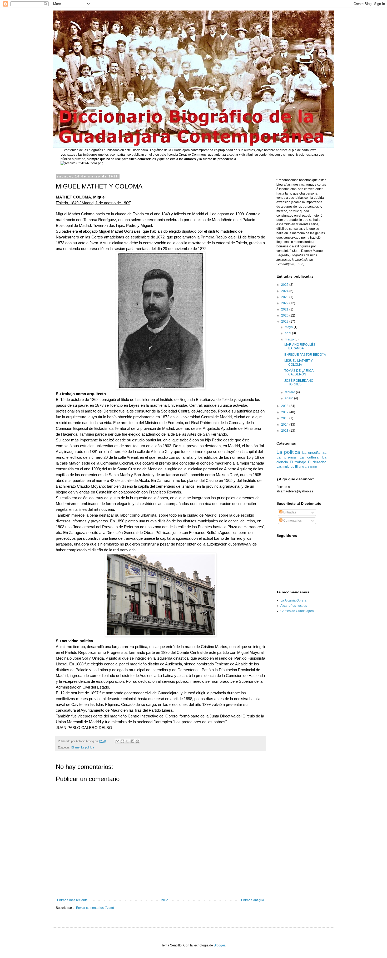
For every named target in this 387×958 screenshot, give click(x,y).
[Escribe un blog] (122, 741)
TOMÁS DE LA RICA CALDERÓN (298, 372)
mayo (289, 327)
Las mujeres (285, 466)
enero (289, 398)
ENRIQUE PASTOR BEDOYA (305, 354)
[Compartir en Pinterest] (137, 741)
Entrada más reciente (72, 900)
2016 (285, 418)
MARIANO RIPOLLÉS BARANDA (299, 346)
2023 (285, 297)
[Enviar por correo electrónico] (117, 741)
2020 (285, 315)
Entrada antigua (252, 900)
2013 (285, 430)
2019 (285, 321)
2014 (285, 424)
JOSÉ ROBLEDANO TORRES (298, 382)
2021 (285, 309)
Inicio (164, 900)
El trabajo (298, 462)
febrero (290, 392)
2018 (285, 406)
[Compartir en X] (127, 741)
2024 (285, 291)
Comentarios (292, 520)
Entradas (289, 512)
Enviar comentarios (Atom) (95, 908)
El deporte (311, 466)
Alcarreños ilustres (293, 606)
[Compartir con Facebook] (132, 741)
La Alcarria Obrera (293, 600)
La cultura (309, 457)
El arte (75, 747)
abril (288, 333)
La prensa (286, 457)
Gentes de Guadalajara (297, 611)
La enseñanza (314, 452)
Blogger (219, 945)
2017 (285, 412)
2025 (285, 285)
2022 (285, 303)
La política (87, 747)
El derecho (317, 462)
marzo (290, 339)
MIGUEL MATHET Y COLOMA (298, 362)
